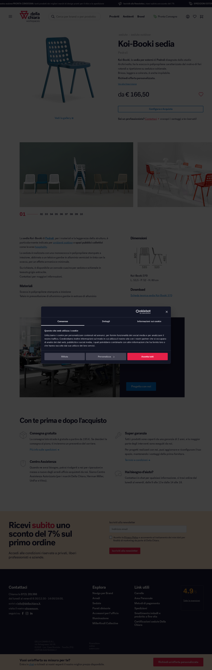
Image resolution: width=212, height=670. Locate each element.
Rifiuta (64, 356)
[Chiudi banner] (167, 312)
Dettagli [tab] (106, 321)
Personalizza (104, 356)
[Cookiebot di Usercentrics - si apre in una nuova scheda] (138, 312)
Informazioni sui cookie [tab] (149, 321)
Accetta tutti (147, 356)
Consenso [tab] (63, 321)
